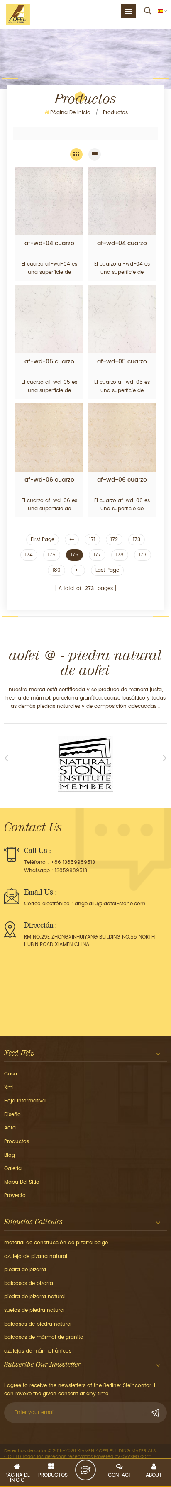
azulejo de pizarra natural (35, 1256)
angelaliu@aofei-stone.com (110, 904)
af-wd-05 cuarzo (49, 362)
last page (107, 570)
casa (10, 1074)
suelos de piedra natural (34, 1310)
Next (165, 757)
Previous (6, 757)
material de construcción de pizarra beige (56, 1243)
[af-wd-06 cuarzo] (49, 437)
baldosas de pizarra (28, 1283)
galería (13, 1169)
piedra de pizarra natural (35, 1297)
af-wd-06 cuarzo (49, 480)
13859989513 (71, 871)
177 (97, 555)
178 (120, 555)
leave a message (85, 1470)
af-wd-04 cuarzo (49, 243)
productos (16, 1142)
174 (29, 555)
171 (92, 540)
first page (42, 540)
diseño (12, 1115)
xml (9, 1088)
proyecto (15, 1195)
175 (52, 555)
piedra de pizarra (25, 1270)
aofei (10, 1128)
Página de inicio (70, 113)
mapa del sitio (21, 1182)
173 (136, 540)
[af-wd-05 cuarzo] (49, 319)
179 (143, 555)
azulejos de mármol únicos (37, 1351)
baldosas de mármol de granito (43, 1337)
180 (56, 570)
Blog (9, 1155)
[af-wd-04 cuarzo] (49, 201)
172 (114, 540)
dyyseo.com (136, 1456)
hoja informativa (25, 1101)
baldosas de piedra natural (38, 1324)
